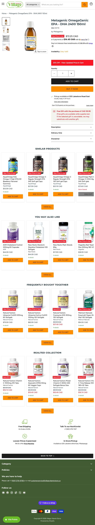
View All (48, 207)
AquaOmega (7, 186)
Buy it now (72, 89)
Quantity (54, 68)
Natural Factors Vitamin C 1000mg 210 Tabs (12, 382)
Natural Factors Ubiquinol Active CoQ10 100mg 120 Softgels (37, 315)
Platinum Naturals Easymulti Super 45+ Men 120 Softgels (86, 315)
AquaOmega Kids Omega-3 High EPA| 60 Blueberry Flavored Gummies (12, 180)
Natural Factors (8, 319)
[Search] (84, 4)
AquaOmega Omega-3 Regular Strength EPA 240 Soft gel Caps (37, 179)
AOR (4, 249)
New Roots (31, 252)
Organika (81, 249)
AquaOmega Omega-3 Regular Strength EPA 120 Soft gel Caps (62, 179)
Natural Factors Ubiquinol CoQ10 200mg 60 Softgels (13, 315)
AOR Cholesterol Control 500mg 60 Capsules (12, 246)
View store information (61, 102)
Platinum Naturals (84, 319)
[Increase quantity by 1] (71, 73)
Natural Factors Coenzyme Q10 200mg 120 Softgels (62, 315)
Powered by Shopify (47, 521)
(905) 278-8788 (18, 481)
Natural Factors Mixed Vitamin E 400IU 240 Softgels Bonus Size (62, 383)
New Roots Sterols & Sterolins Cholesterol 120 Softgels (38, 247)
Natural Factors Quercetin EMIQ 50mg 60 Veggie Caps (37, 383)
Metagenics (58, 32)
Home (4, 13)
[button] (6, 21)
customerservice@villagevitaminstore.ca (45, 481)
